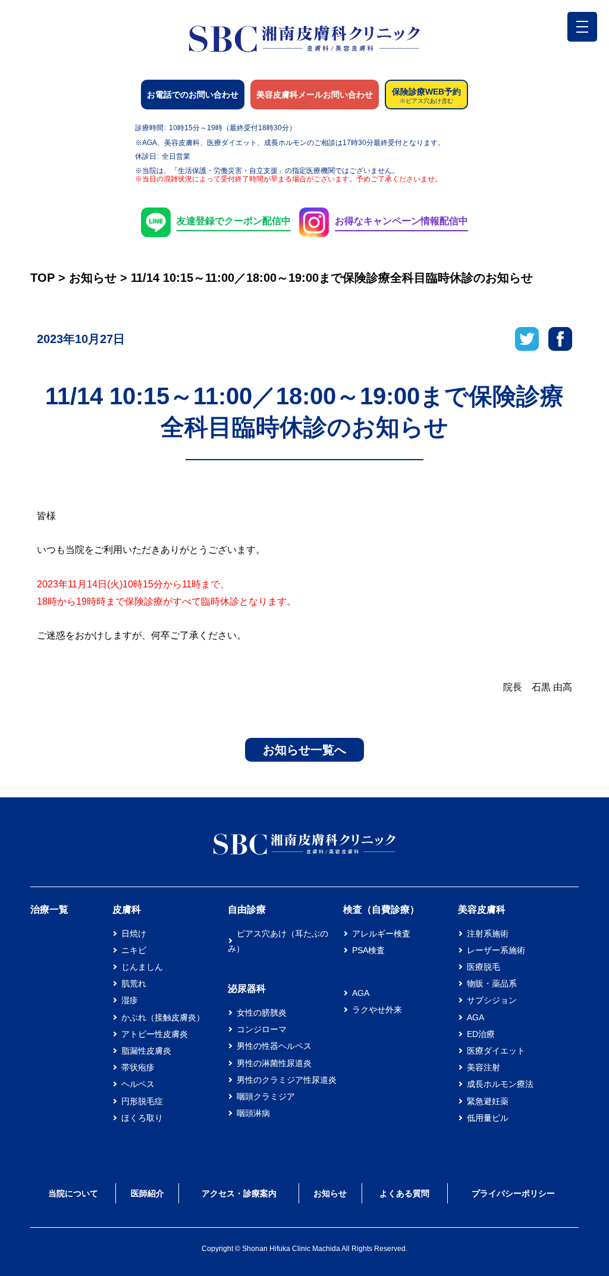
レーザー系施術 (496, 950)
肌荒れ (133, 983)
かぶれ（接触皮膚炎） (163, 1017)
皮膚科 (126, 909)
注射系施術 (487, 933)
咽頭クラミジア (266, 1096)
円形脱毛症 (142, 1101)
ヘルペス (138, 1084)
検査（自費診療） (381, 909)
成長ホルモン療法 (500, 1084)
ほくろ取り (142, 1118)
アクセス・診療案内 (239, 1193)
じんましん (142, 967)
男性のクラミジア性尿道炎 (287, 1080)
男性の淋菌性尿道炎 (274, 1063)
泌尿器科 (247, 988)
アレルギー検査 (381, 933)
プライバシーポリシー (513, 1193)
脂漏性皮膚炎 (146, 1050)
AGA (360, 993)
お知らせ (330, 1193)
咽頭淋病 (253, 1113)
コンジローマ (262, 1029)
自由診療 (247, 909)
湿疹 (129, 1000)
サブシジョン (492, 1000)
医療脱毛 (483, 967)
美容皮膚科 (482, 909)
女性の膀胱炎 (262, 1012)
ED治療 (481, 1034)
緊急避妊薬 (487, 1101)
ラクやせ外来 (377, 1009)
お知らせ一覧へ (304, 749)
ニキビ (133, 950)
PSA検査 (368, 950)
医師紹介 (147, 1193)
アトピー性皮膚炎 (154, 1034)
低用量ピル (487, 1118)
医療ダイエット (496, 1050)
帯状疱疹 (138, 1067)
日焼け (133, 933)
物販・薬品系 (492, 983)
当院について (73, 1193)
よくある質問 (404, 1193)
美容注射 (483, 1067)
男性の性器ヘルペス (274, 1046)
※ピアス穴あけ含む (426, 101)
